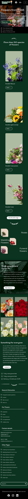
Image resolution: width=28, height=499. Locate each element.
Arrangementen (6, 419)
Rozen (4, 414)
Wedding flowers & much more (10, 452)
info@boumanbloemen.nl (6, 441)
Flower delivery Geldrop (8, 457)
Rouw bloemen (6, 417)
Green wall (5, 477)
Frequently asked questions (9, 394)
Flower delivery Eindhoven (9, 454)
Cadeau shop (6, 422)
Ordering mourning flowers (9, 449)
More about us (8, 288)
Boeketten (5, 411)
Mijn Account (6, 400)
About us (5, 402)
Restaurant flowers (7, 470)
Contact (6, 367)
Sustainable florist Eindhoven (9, 464)
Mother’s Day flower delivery (9, 475)
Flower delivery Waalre (8, 459)
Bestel (8, 87)
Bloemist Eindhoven (7, 472)
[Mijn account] (16, 2)
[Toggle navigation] (25, 2)
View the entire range (13, 217)
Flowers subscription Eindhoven (10, 467)
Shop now (5, 22)
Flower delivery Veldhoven (9, 462)
